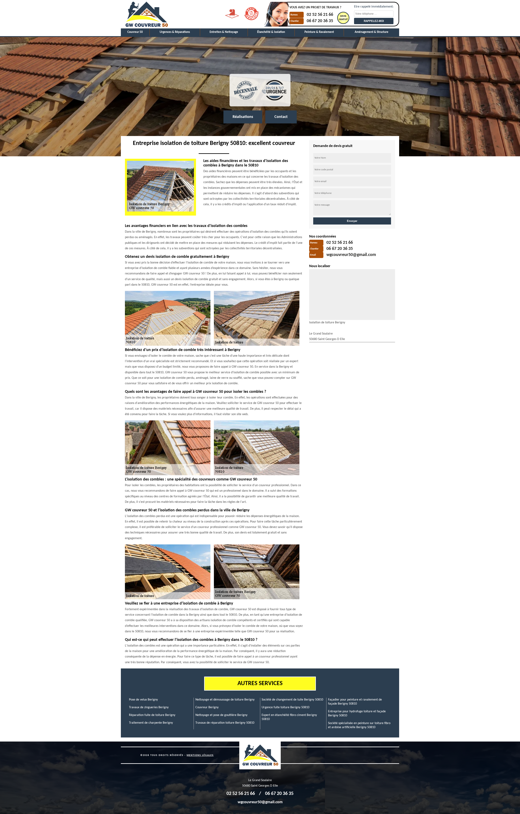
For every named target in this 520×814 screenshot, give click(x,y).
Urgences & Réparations (175, 32)
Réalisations (243, 117)
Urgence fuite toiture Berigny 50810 (285, 707)
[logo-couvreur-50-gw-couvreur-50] (146, 14)
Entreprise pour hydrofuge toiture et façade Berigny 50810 (357, 713)
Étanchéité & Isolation (271, 32)
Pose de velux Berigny (143, 699)
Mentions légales (200, 755)
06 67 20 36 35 (320, 21)
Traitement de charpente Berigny (151, 722)
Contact (281, 117)
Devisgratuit (343, 18)
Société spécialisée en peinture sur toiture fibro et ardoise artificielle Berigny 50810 (359, 725)
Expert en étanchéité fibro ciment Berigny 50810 (289, 717)
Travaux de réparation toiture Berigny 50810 (224, 722)
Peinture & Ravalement (319, 32)
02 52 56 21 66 (320, 15)
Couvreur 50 (135, 32)
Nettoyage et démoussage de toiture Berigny (225, 699)
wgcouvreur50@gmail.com (351, 255)
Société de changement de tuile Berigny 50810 (292, 699)
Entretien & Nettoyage (224, 32)
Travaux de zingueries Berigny (149, 707)
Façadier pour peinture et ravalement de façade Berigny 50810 (355, 701)
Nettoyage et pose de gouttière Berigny (221, 715)
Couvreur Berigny (207, 707)
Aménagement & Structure (371, 32)
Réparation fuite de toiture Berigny (152, 715)
